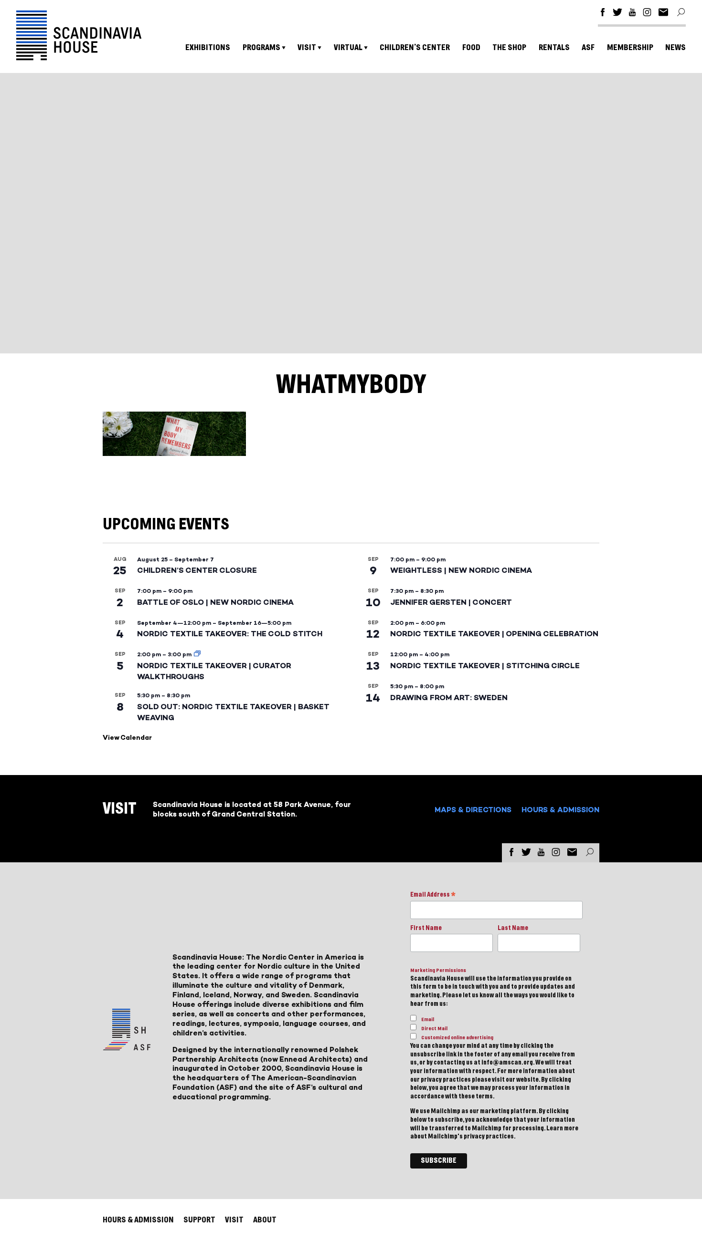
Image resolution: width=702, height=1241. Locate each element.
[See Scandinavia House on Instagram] (647, 14)
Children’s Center (415, 47)
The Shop (509, 47)
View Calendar (127, 738)
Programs (261, 47)
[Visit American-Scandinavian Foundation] (126, 1046)
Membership (630, 47)
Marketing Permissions (438, 970)
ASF (588, 47)
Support (199, 1220)
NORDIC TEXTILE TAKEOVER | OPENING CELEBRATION (494, 633)
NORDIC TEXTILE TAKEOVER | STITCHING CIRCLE (485, 665)
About (265, 1220)
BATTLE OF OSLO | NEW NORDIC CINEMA (215, 602)
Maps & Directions (473, 809)
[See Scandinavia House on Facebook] (602, 14)
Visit (307, 47)
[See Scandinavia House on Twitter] (617, 14)
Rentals (554, 47)
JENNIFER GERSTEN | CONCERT (451, 602)
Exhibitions (207, 47)
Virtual (348, 47)
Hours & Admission (560, 809)
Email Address (433, 895)
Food (471, 47)
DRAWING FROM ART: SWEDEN (449, 697)
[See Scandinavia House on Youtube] (632, 14)
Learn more (562, 1128)
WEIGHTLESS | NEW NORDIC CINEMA (461, 570)
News (675, 47)
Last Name (513, 928)
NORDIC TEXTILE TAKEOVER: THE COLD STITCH (229, 633)
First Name (426, 928)
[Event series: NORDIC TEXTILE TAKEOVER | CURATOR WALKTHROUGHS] (197, 654)
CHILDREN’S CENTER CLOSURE (197, 570)
